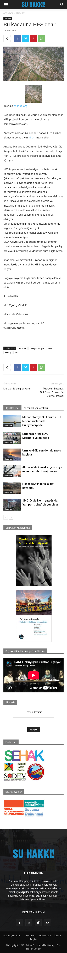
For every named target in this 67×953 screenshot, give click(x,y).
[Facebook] (17, 38)
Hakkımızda (45, 935)
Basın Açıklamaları (12, 935)
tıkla (31, 137)
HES (17, 352)
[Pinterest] (33, 38)
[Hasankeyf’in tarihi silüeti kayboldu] (12, 488)
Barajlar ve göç (37, 348)
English (33, 939)
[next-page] (11, 517)
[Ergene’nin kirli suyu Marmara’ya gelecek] (12, 438)
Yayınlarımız (30, 935)
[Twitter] (25, 38)
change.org (20, 106)
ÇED (50, 348)
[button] (5, 4)
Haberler (20, 12)
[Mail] (28, 922)
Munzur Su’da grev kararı (17, 388)
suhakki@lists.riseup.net (38, 895)
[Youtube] (47, 922)
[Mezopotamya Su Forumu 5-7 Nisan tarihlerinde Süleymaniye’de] (12, 421)
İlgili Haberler (12, 408)
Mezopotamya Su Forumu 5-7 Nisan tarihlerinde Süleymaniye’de (41, 421)
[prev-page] (5, 517)
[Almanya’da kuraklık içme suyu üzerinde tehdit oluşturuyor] (12, 471)
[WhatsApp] (41, 38)
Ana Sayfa (8, 12)
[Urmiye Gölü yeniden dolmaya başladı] (12, 455)
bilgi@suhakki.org (30, 892)
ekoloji (8, 352)
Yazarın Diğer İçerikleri (36, 408)
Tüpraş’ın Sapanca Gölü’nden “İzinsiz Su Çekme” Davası (52, 392)
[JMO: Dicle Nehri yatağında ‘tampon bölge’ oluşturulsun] (12, 505)
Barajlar (22, 348)
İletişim (57, 935)
